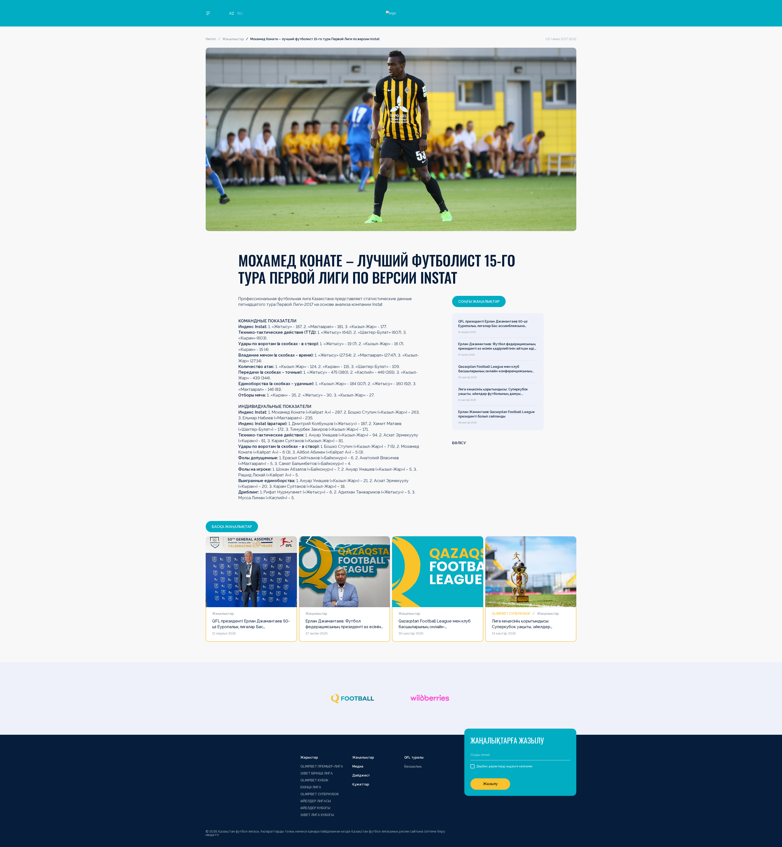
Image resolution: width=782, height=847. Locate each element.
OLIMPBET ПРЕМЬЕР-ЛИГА (321, 766)
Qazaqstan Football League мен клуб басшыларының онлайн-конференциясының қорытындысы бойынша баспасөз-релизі (495, 369)
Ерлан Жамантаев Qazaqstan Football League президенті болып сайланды (496, 414)
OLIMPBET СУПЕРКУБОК (319, 794)
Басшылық (413, 766)
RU (240, 13)
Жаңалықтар (233, 39)
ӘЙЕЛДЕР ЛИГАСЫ (315, 801)
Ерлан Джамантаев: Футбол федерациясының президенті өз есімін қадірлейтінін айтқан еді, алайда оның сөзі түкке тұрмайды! (497, 346)
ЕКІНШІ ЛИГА (310, 787)
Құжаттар (360, 784)
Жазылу (490, 784)
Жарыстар (309, 757)
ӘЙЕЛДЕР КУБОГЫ (315, 808)
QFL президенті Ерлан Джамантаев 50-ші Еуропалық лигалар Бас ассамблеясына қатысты (492, 323)
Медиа (357, 766)
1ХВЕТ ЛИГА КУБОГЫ (317, 815)
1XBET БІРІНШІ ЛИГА (316, 773)
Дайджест (361, 775)
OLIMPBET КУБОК (314, 780)
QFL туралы (414, 757)
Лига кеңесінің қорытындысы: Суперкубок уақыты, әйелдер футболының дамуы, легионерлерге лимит (493, 391)
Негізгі (211, 39)
